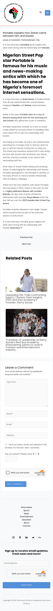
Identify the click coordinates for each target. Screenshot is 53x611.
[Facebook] (20, 537)
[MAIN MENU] (47, 13)
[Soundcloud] (33, 537)
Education (26, 519)
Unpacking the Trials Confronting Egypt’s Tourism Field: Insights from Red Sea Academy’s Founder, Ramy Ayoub (26, 298)
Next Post (26, 244)
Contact (26, 526)
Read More (15, 228)
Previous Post (26, 237)
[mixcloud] (39, 537)
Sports (26, 510)
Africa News (26, 507)
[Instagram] (13, 537)
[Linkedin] (26, 537)
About (26, 522)
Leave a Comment (11, 40)
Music (26, 513)
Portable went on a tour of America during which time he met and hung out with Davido (25, 117)
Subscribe (26, 585)
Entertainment (28, 40)
